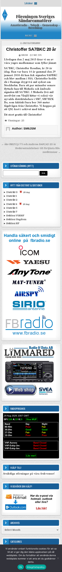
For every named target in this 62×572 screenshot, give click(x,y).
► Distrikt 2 (10, 199)
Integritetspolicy (35, 567)
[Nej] (58, 558)
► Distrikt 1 (10, 196)
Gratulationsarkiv (31, 43)
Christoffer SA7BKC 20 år (31, 49)
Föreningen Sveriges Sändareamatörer (35, 18)
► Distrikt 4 (16, 204)
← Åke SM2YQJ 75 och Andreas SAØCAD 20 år (28, 144)
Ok (20, 567)
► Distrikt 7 (10, 211)
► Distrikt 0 (16, 192)
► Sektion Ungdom (14, 219)
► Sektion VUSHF (13, 215)
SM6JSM (24, 55)
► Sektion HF (11, 223)
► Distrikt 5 (10, 208)
